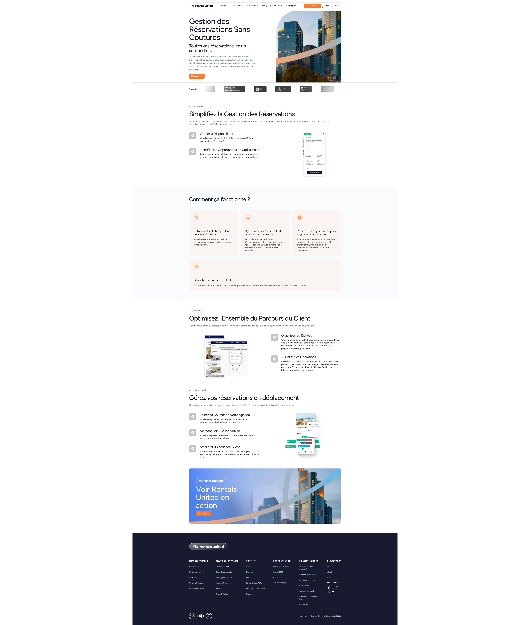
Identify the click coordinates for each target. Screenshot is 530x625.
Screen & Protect (222, 594)
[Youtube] (328, 591)
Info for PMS (278, 572)
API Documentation (307, 580)
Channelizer (303, 605)
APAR (329, 572)
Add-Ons (219, 588)
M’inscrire (195, 76)
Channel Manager (222, 566)
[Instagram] (333, 587)
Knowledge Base (279, 583)
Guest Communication (224, 572)
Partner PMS (193, 578)
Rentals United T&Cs (254, 583)
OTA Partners (253, 5)
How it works (194, 566)
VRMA (329, 566)
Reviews (249, 572)
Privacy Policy (303, 616)
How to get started (196, 588)
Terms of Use (315, 616)
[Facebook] (328, 587)
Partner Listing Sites (196, 572)
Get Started (311, 5)
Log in (327, 5)
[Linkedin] (333, 591)
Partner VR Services (196, 583)
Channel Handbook (306, 591)
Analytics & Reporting (224, 583)
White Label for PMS (281, 566)
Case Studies (304, 586)
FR (334, 6)
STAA (329, 578)
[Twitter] (337, 587)
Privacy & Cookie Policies (255, 588)
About (248, 566)
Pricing (264, 5)
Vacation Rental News (307, 575)
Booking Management (224, 578)
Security (249, 594)
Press (248, 578)
